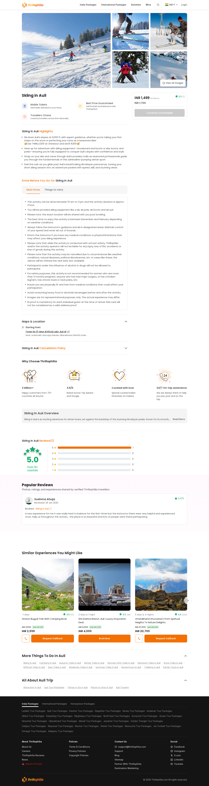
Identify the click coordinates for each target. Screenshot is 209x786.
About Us (27, 747)
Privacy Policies (77, 751)
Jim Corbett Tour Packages (167, 726)
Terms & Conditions (79, 747)
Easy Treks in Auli (57, 667)
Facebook (179, 747)
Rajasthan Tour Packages (108, 711)
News (25, 759)
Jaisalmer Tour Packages (116, 721)
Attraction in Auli (32, 687)
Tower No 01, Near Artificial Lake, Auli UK (46, 331)
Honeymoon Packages (83, 703)
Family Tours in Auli (173, 667)
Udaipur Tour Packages (34, 726)
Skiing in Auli (29, 662)
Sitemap (119, 759)
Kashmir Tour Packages (81, 711)
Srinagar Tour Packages (34, 731)
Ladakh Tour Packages (33, 711)
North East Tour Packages (116, 716)
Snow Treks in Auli (173, 662)
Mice (148, 4)
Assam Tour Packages (170, 716)
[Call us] (26, 638)
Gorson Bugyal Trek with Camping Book (44, 618)
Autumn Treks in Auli (70, 662)
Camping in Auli (47, 662)
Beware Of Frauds (34, 764)
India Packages (30, 703)
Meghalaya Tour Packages (88, 716)
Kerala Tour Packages (134, 711)
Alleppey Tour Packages (60, 731)
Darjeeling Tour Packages (59, 716)
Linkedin (178, 759)
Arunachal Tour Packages (145, 716)
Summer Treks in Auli (107, 667)
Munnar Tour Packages (87, 726)
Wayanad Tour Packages (60, 726)
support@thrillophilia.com (132, 747)
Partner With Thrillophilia (128, 764)
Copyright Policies (78, 755)
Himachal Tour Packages (34, 721)
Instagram (179, 751)
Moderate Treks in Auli (80, 667)
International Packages (54, 703)
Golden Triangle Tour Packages (147, 721)
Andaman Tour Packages (159, 711)
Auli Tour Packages (54, 687)
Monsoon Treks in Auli (149, 662)
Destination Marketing (126, 768)
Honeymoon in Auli (131, 667)
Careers (26, 751)
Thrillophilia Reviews (33, 755)
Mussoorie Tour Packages (138, 726)
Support (119, 751)
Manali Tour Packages (90, 721)
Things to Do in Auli (77, 687)
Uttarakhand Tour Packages (63, 721)
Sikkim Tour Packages (33, 716)
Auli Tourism (122, 687)
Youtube (178, 764)
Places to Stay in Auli (102, 687)
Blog (117, 755)
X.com (177, 755)
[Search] (158, 4)
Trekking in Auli (152, 667)
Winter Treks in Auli (94, 662)
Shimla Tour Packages (112, 726)
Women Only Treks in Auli (120, 662)
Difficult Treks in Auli (34, 667)
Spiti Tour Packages (57, 711)
